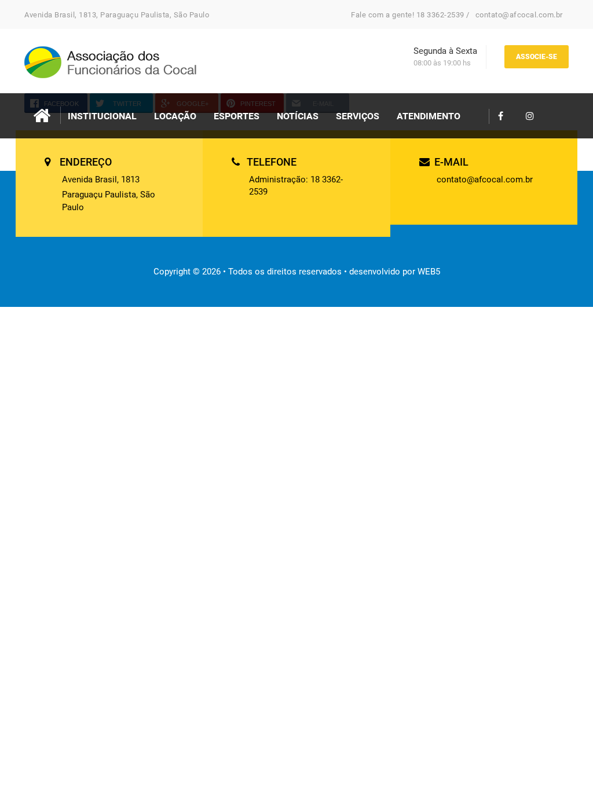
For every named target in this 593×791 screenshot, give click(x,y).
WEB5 (429, 271)
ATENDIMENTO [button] (428, 116)
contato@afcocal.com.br (519, 14)
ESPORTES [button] (236, 116)
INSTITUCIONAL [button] (102, 116)
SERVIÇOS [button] (357, 116)
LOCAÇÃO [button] (175, 116)
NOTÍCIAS (298, 116)
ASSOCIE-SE (536, 57)
